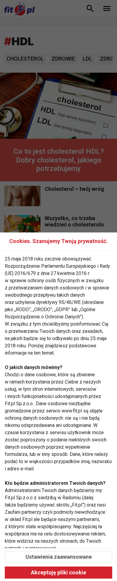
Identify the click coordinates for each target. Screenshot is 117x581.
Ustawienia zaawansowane (59, 557)
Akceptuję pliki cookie (58, 572)
